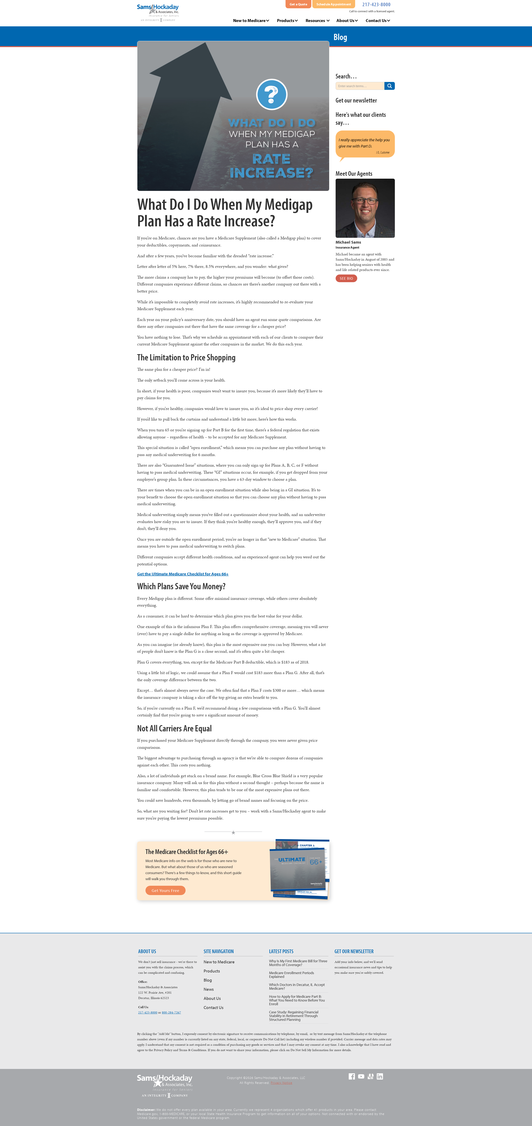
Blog (208, 980)
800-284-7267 (171, 1012)
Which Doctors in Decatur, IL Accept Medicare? (297, 986)
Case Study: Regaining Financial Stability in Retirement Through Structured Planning (293, 1016)
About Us (212, 998)
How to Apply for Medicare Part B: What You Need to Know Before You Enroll (297, 1000)
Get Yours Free (165, 890)
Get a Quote (298, 4)
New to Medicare (219, 961)
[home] (158, 13)
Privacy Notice (281, 1083)
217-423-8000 (376, 4)
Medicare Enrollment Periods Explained (291, 974)
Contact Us (213, 1007)
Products (212, 971)
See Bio (346, 278)
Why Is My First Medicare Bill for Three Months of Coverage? (298, 963)
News (209, 989)
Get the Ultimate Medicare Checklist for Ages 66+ (183, 573)
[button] (252, 20)
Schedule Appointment (333, 4)
